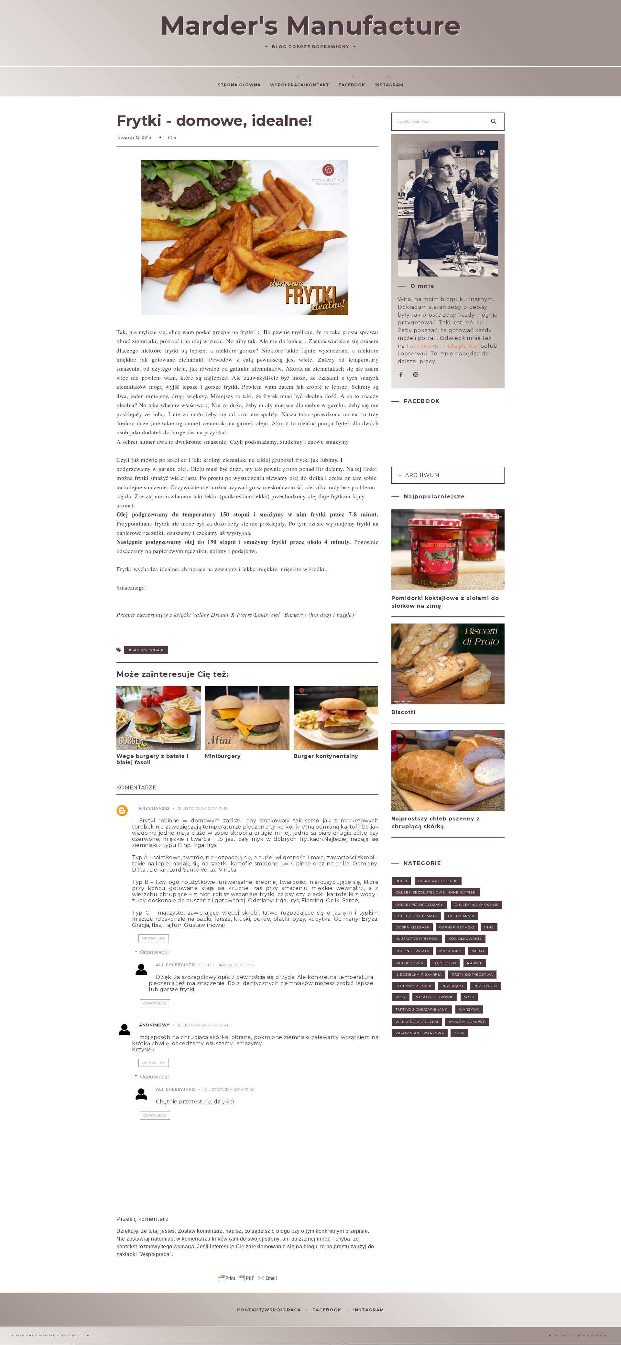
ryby (401, 997)
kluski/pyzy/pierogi (417, 939)
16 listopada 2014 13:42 (229, 1089)
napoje (475, 963)
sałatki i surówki (435, 997)
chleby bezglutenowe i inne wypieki (436, 892)
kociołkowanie (465, 939)
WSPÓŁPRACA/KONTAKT (299, 84)
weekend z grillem (417, 1022)
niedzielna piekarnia (419, 974)
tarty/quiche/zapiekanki (422, 1009)
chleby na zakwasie (477, 905)
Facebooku (423, 346)
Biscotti (403, 712)
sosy (469, 997)
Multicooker (409, 963)
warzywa (469, 1009)
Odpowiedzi (154, 952)
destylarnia (461, 916)
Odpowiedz (153, 938)
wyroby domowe (466, 1022)
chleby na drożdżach (420, 905)
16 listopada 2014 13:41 (203, 1025)
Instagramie (460, 346)
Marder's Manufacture (310, 25)
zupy (459, 1033)
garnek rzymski (456, 927)
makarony (450, 951)
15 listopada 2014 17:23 (228, 964)
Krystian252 (154, 808)
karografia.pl (593, 1335)
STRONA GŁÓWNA (239, 84)
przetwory (486, 986)
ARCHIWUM (422, 475)
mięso (478, 951)
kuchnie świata (412, 951)
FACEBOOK (327, 1309)
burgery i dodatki (146, 650)
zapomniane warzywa (420, 1033)
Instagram (389, 84)
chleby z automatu (417, 916)
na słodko (444, 963)
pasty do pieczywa (472, 974)
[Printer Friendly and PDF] (247, 1281)
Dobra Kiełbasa (412, 927)
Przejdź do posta (141, 775)
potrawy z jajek (413, 986)
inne (489, 927)
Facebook (352, 84)
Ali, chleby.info (175, 964)
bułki (401, 881)
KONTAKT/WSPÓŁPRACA (270, 1309)
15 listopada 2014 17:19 (203, 808)
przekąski (452, 986)
